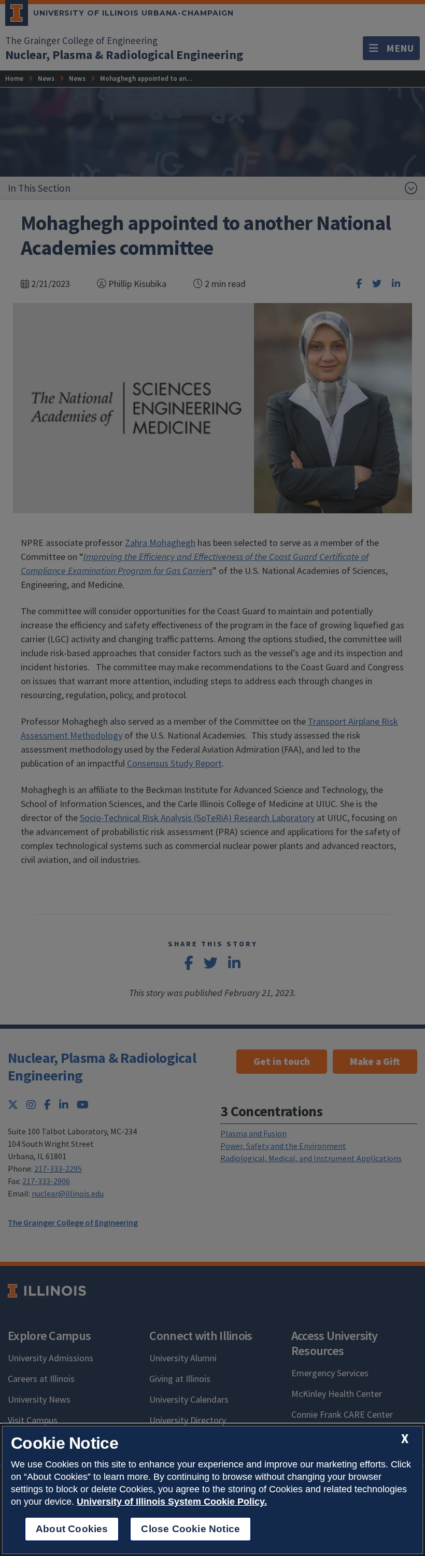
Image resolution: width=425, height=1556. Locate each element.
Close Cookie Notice (190, 1528)
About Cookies (72, 1528)
